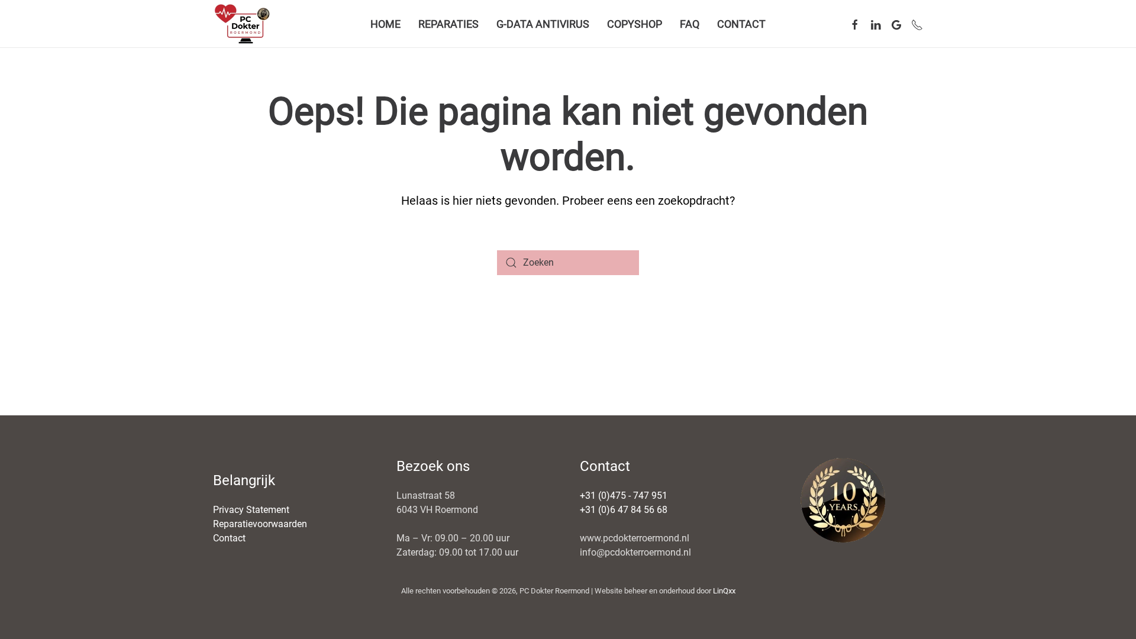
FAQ (689, 24)
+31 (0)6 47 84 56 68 (623, 509)
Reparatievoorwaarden (260, 524)
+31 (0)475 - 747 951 (623, 495)
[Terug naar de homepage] (244, 23)
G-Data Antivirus (542, 24)
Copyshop (634, 24)
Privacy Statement (251, 509)
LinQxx (724, 590)
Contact (741, 24)
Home (385, 24)
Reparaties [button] (448, 24)
